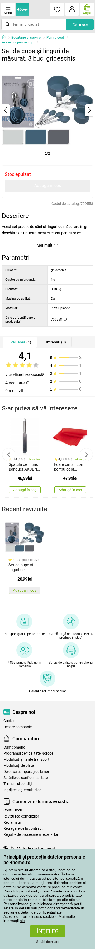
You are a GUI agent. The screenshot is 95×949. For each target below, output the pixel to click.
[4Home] (5, 37)
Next (86, 454)
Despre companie (17, 727)
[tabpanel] (47, 110)
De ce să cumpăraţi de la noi (26, 772)
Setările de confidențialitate (25, 778)
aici (22, 921)
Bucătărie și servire (26, 37)
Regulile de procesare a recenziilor (30, 835)
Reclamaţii (12, 822)
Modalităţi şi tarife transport (26, 759)
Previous (8, 454)
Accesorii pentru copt (18, 42)
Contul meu (12, 810)
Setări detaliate (47, 942)
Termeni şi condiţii (17, 784)
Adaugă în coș (47, 185)
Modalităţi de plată (18, 766)
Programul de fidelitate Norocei (28, 753)
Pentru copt (55, 37)
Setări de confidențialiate (41, 912)
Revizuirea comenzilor (21, 816)
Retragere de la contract (23, 829)
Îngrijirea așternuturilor (22, 790)
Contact (10, 721)
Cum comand (14, 747)
